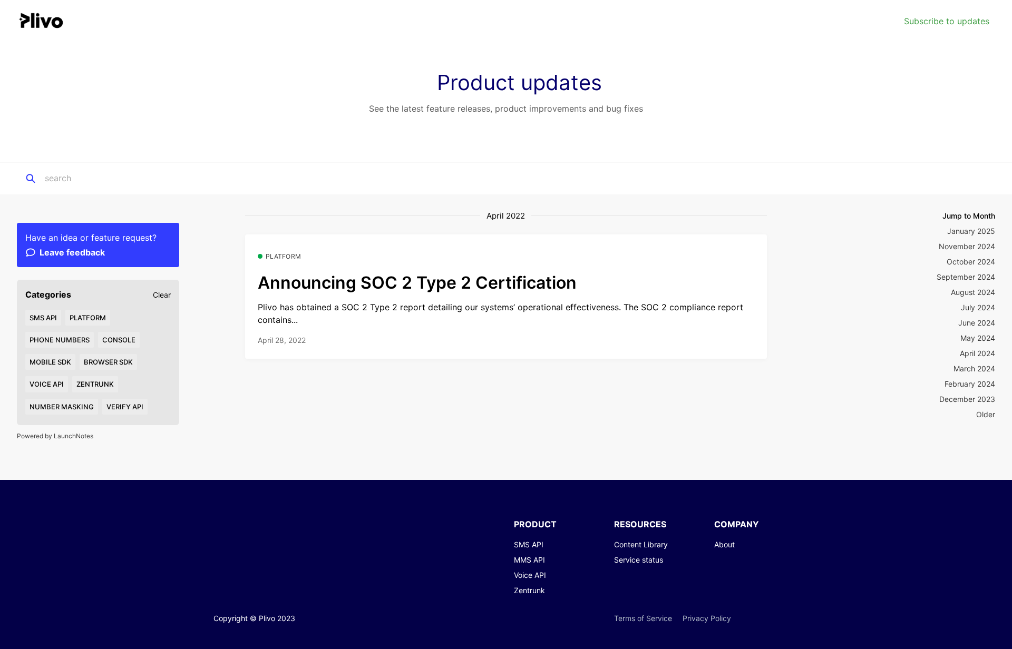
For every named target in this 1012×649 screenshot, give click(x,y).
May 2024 (977, 337)
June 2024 (976, 322)
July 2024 (978, 307)
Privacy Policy (707, 618)
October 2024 (971, 261)
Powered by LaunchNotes (55, 436)
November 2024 (967, 246)
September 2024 (966, 276)
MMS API (529, 559)
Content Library (641, 544)
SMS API (528, 544)
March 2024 (974, 368)
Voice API (530, 575)
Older (985, 414)
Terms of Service (643, 618)
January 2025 (971, 231)
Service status (638, 559)
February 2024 (970, 383)
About (724, 544)
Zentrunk (529, 590)
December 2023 (967, 399)
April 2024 (977, 353)
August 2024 (973, 292)
